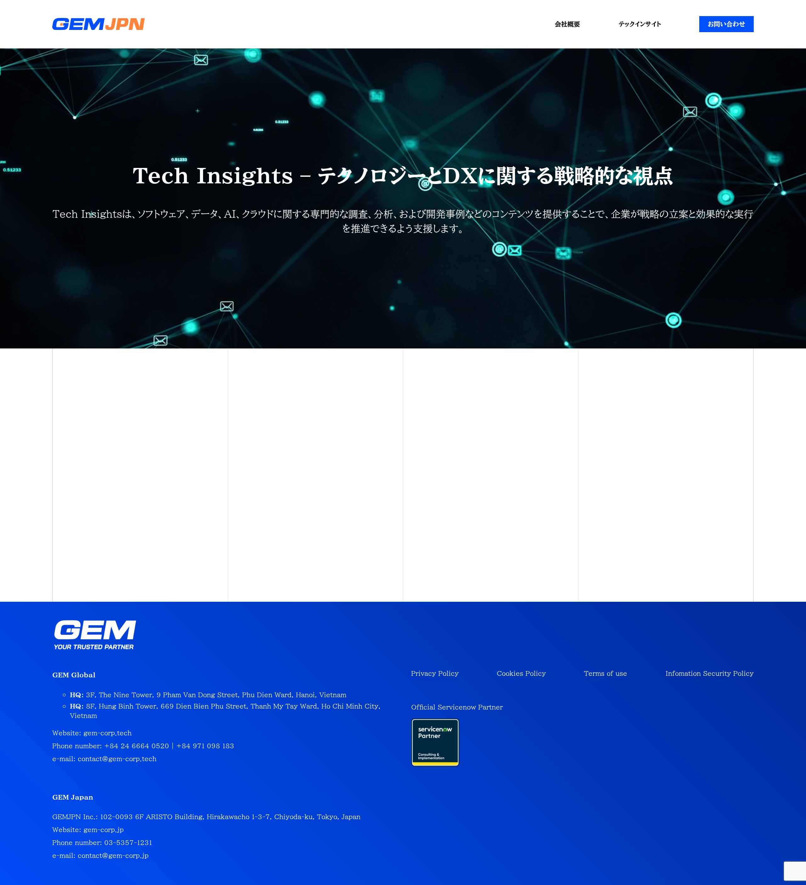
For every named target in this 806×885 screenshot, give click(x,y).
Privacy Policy (435, 673)
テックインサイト (640, 24)
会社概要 (567, 24)
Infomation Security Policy (710, 673)
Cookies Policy (521, 673)
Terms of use (605, 673)
